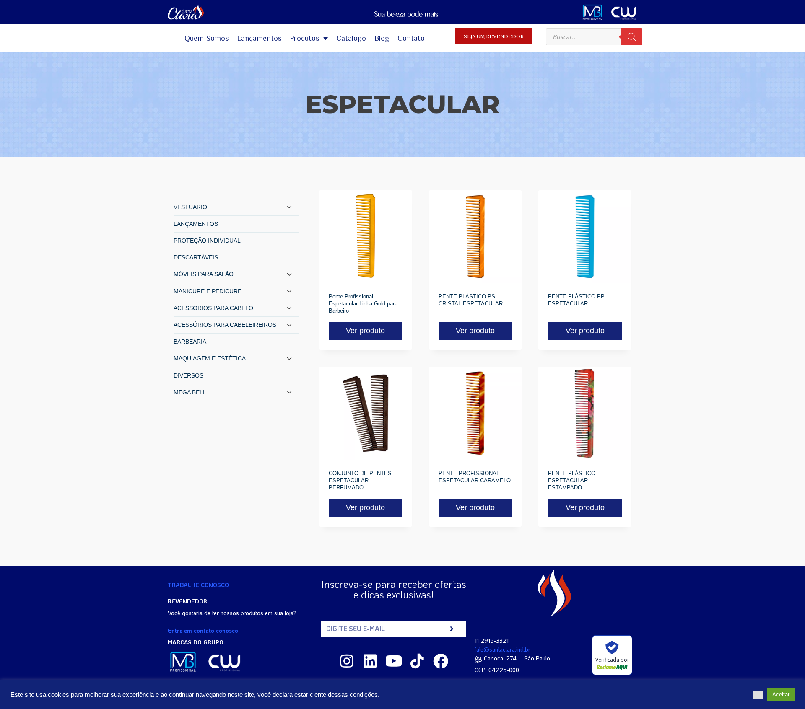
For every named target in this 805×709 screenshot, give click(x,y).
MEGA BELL (190, 392)
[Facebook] (440, 661)
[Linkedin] (370, 661)
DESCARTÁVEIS (196, 257)
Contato (411, 38)
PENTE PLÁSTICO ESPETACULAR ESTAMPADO (571, 480)
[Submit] (451, 629)
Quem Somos (206, 38)
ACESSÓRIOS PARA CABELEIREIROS (225, 324)
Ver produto (365, 330)
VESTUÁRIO (190, 207)
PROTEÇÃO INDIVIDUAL (207, 240)
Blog (381, 38)
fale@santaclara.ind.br (502, 649)
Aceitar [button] (780, 694)
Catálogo (351, 38)
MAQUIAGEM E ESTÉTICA (210, 358)
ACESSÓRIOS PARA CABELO (213, 308)
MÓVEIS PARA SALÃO (204, 274)
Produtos (304, 38)
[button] (758, 695)
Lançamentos (259, 38)
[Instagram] (346, 661)
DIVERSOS (188, 375)
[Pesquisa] (631, 36)
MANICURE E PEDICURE (208, 291)
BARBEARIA (190, 341)
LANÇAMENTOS (196, 223)
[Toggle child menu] (289, 207)
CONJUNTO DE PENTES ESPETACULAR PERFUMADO (360, 480)
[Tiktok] (417, 661)
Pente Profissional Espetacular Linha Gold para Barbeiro (363, 303)
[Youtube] (393, 661)
